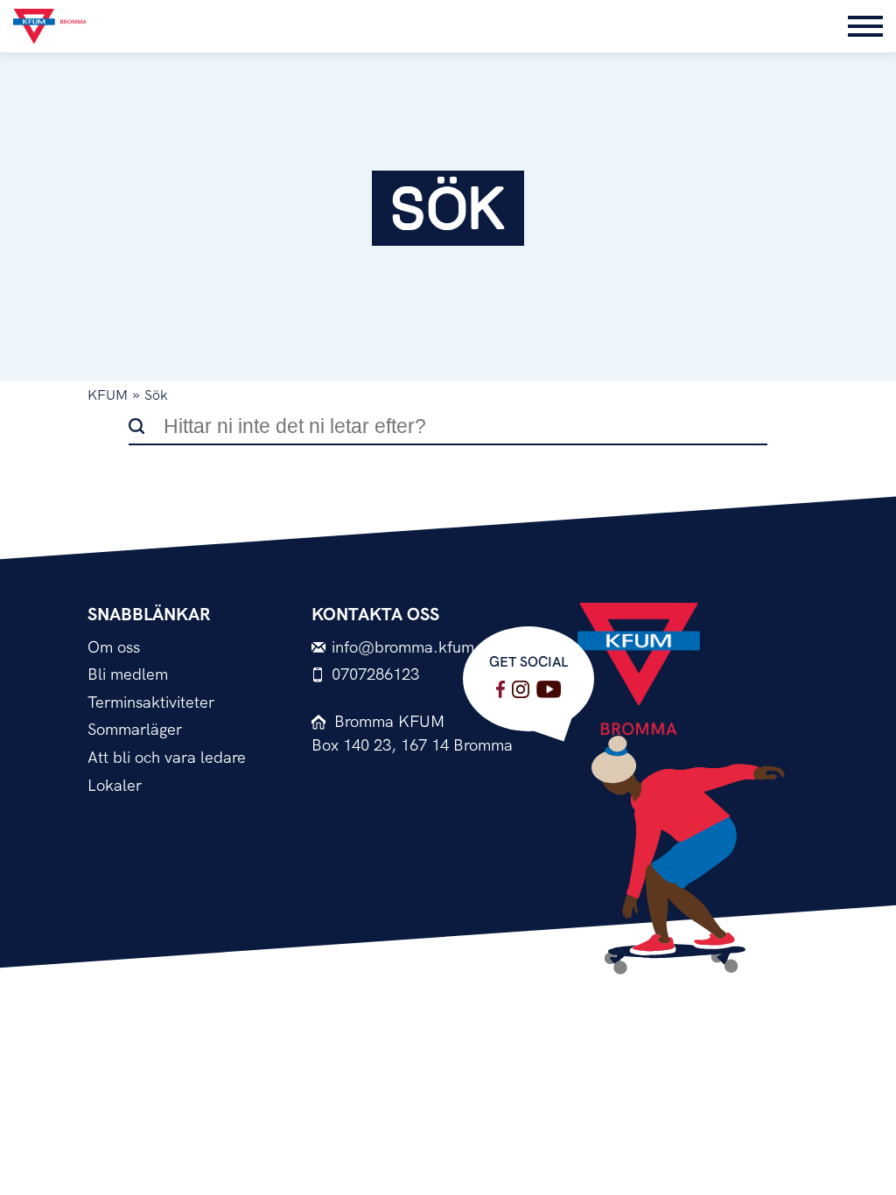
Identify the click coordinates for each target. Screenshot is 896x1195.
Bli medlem (128, 675)
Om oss (114, 648)
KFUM (108, 396)
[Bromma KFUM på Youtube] (548, 689)
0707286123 (375, 675)
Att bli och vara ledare (167, 758)
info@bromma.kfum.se (413, 648)
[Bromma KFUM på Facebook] (500, 689)
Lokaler (115, 786)
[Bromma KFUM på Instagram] (520, 689)
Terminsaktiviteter (151, 703)
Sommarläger (135, 730)
